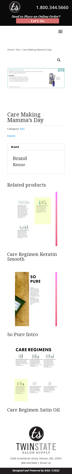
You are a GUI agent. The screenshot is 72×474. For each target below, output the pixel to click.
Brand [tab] (15, 147)
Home (10, 49)
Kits (18, 49)
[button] (59, 60)
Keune (11, 136)
